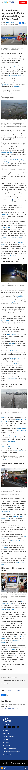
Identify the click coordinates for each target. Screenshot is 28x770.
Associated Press (10, 460)
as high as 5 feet (17, 516)
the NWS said (15, 364)
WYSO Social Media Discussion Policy (11, 751)
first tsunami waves (14, 358)
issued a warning (21, 428)
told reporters (5, 214)
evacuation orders (16, 540)
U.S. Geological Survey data (16, 75)
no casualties (17, 86)
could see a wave (19, 451)
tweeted (17, 655)
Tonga (20, 419)
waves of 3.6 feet (12, 334)
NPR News (8, 690)
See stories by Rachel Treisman (9, 708)
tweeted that (19, 296)
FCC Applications (6, 745)
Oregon (23, 160)
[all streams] (26, 768)
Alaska (13, 160)
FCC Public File (6, 742)
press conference (6, 152)
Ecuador (20, 447)
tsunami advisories (10, 379)
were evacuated (10, 649)
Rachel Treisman (10, 22)
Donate (23, 2)
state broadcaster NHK (8, 609)
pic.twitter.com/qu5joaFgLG (14, 197)
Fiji (17, 419)
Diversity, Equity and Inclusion (9, 748)
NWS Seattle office (15, 351)
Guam (3, 417)
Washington (7, 162)
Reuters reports (10, 441)
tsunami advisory (6, 227)
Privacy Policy (6, 739)
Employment (6, 733)
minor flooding (5, 518)
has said (11, 343)
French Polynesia (14, 436)
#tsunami (16, 195)
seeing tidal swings (14, 302)
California (18, 160)
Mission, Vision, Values (8, 754)
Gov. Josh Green (6, 511)
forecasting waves (20, 430)
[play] (2, 768)
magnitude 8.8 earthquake (10, 66)
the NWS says (12, 255)
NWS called (10, 322)
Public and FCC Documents (9, 736)
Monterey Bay (5, 320)
